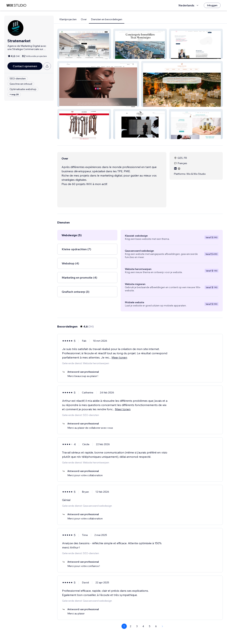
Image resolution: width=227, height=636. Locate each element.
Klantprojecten (68, 19)
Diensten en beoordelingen (106, 19)
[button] (84, 44)
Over (84, 19)
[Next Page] (162, 626)
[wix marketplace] (16, 5)
